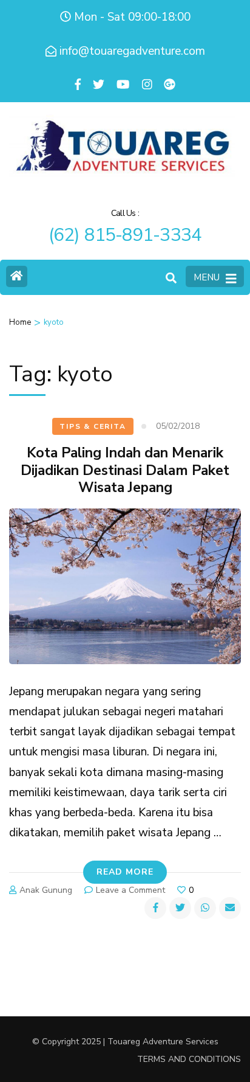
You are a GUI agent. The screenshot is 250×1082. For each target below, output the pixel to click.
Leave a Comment (130, 890)
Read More (125, 872)
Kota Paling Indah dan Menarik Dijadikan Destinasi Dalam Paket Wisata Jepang (125, 470)
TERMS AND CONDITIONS (189, 1059)
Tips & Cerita (92, 426)
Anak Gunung (45, 890)
